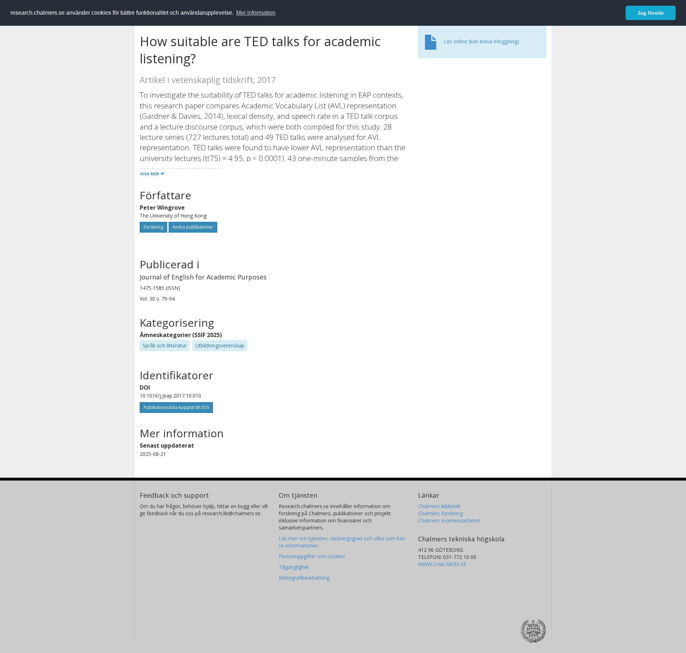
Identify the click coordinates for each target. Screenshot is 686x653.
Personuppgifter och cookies (312, 556)
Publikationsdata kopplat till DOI (176, 407)
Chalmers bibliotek (439, 506)
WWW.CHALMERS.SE (442, 564)
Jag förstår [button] (650, 13)
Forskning (153, 227)
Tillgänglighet (294, 567)
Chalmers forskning (440, 513)
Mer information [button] (255, 13)
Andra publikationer (193, 227)
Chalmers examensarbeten (449, 520)
